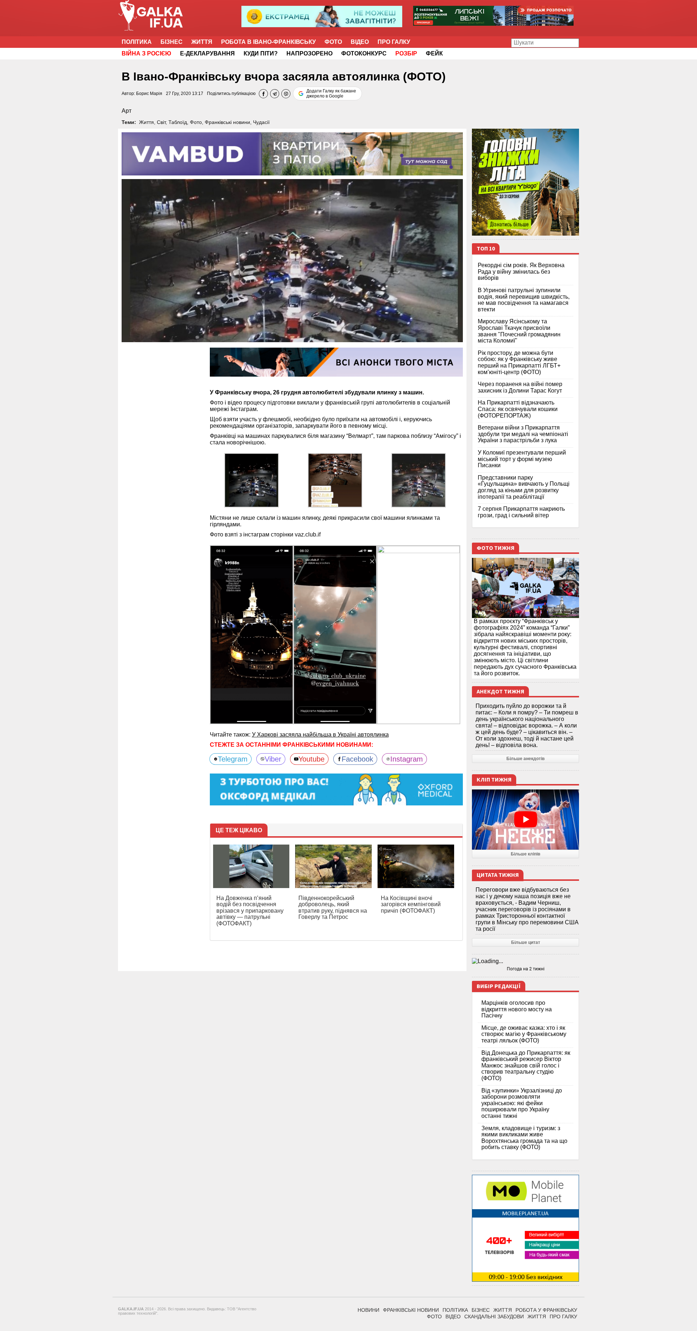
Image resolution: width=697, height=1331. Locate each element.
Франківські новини (227, 122)
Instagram (406, 759)
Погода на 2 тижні (526, 968)
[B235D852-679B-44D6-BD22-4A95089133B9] (335, 634)
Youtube (311, 759)
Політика (137, 42)
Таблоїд (177, 122)
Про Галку (394, 42)
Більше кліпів (525, 854)
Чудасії (261, 122)
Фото (333, 42)
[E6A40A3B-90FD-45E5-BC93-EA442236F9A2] (251, 634)
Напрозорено (309, 53)
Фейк (434, 53)
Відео (360, 42)
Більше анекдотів (525, 758)
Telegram (233, 759)
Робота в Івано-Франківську (268, 42)
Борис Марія (149, 93)
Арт (126, 111)
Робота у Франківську (546, 1310)
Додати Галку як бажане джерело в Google (331, 93)
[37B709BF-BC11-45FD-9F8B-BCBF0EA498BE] (418, 480)
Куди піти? (261, 53)
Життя (201, 42)
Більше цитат (525, 942)
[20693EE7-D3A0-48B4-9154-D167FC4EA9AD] (251, 480)
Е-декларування (207, 53)
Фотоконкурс (364, 53)
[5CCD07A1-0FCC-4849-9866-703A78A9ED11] (418, 634)
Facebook (357, 759)
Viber (273, 759)
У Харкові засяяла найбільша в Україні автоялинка (320, 734)
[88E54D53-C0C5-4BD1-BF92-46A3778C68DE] (335, 480)
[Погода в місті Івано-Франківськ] (525, 961)
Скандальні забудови (494, 1316)
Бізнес (171, 42)
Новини (368, 1310)
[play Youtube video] (525, 819)
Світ (161, 122)
